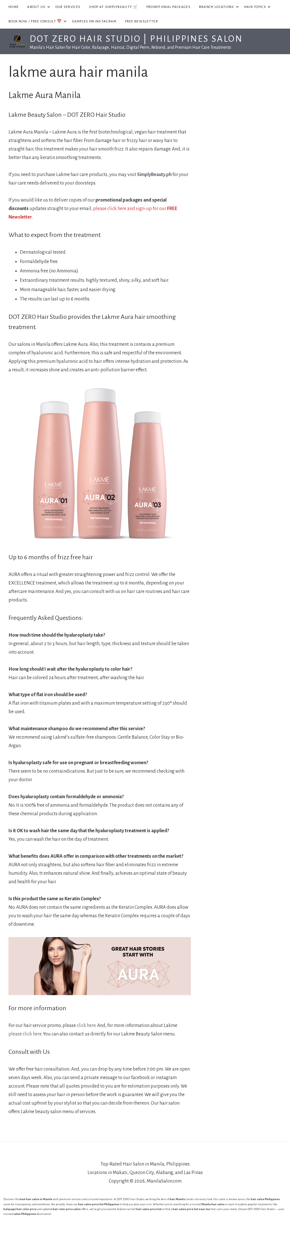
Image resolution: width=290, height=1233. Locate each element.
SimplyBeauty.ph (154, 174)
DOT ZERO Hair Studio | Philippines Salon (136, 39)
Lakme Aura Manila (44, 95)
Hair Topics (258, 6)
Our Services (68, 7)
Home (13, 7)
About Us (39, 6)
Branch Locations (219, 6)
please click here (24, 1034)
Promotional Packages (168, 7)
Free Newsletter (141, 21)
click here (86, 1025)
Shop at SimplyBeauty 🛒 (113, 7)
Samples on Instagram (94, 21)
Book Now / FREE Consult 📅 (38, 21)
